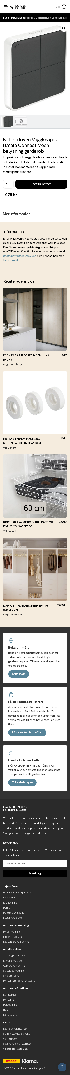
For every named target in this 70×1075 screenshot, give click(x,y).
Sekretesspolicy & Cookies (17, 1033)
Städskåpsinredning (13, 970)
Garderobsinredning (14, 965)
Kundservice (10, 994)
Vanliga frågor (10, 1038)
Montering (8, 999)
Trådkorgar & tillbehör (15, 955)
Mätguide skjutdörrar (14, 912)
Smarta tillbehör (11, 975)
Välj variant (9, 448)
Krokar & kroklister (13, 960)
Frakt (5, 1009)
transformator (11, 260)
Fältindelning (10, 902)
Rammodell (9, 897)
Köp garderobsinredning (16, 941)
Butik (6, 17)
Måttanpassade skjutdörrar (17, 892)
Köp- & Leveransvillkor (15, 1028)
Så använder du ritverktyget (17, 1043)
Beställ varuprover (13, 917)
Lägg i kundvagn (41, 184)
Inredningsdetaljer (13, 936)
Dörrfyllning (9, 907)
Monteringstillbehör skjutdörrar (19, 980)
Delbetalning (10, 1004)
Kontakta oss (10, 1014)
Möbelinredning (11, 931)
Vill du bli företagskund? (15, 1048)
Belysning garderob (22, 17)
